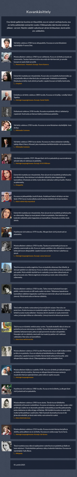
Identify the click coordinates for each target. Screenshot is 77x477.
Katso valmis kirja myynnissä (25, 201)
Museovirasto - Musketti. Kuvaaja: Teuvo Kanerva (32, 64)
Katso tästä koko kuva (23, 418)
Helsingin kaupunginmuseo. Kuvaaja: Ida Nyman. (32, 434)
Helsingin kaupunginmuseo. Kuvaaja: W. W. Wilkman (33, 163)
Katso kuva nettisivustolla (24, 339)
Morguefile (19, 185)
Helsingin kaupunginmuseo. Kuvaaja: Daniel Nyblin (32, 100)
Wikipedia (19, 453)
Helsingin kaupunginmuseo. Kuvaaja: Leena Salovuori (33, 256)
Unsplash (19, 83)
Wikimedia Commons (23, 130)
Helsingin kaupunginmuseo (24, 377)
